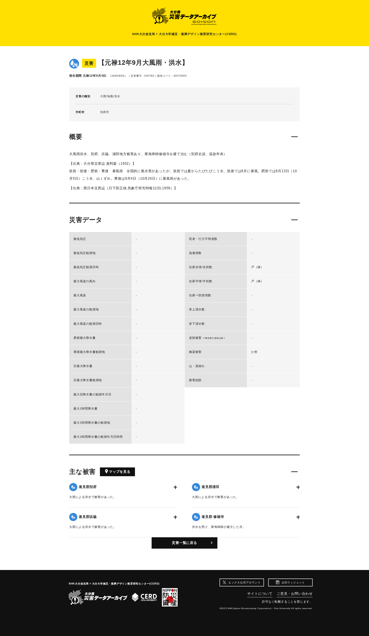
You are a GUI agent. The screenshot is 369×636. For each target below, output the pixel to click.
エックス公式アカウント (244, 582)
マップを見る (119, 471)
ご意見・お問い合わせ (295, 593)
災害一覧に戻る (184, 543)
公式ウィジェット (293, 582)
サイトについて (259, 593)
